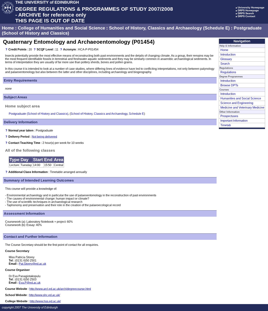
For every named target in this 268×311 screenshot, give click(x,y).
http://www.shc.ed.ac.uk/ (44, 295)
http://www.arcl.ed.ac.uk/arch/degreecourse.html (60, 288)
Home (8, 27)
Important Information (234, 120)
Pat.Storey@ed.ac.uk (32, 263)
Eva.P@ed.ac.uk (29, 282)
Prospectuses (229, 116)
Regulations (228, 72)
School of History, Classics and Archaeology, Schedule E (107, 113)
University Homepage (251, 7)
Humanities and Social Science (240, 98)
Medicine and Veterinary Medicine (242, 107)
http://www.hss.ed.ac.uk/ (45, 301)
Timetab (225, 125)
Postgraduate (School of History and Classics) (38, 113)
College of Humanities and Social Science (61, 27)
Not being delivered (44, 136)
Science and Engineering (236, 103)
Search (225, 63)
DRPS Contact (246, 16)
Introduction (228, 54)
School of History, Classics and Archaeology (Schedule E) (169, 27)
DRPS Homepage (248, 10)
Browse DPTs (229, 85)
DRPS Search (246, 13)
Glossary (226, 59)
